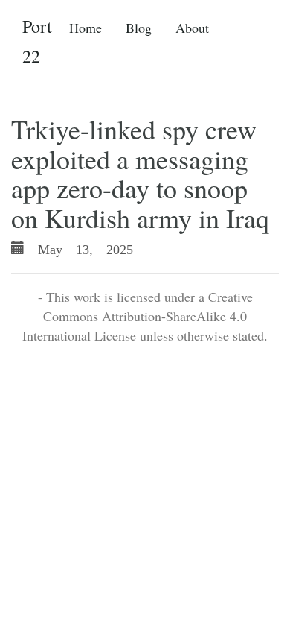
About (192, 28)
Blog (139, 28)
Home (85, 28)
